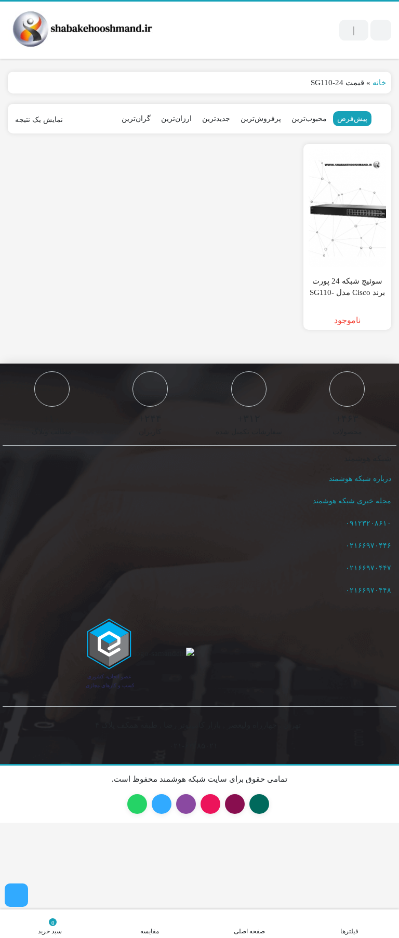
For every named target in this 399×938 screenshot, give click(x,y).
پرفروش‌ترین (261, 119)
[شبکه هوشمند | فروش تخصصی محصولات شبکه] (80, 30)
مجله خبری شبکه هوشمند (352, 501)
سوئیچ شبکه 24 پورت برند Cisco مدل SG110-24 (347, 293)
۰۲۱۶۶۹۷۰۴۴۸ (368, 590)
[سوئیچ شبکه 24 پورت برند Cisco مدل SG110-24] (348, 208)
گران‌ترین (136, 119)
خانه (379, 82)
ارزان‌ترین (176, 119)
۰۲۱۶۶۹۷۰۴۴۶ (368, 546)
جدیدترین (216, 119)
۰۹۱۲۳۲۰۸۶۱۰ (368, 523)
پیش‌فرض (352, 119)
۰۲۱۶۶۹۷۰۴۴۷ (368, 568)
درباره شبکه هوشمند (360, 479)
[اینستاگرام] (16, 895)
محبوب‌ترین (309, 119)
